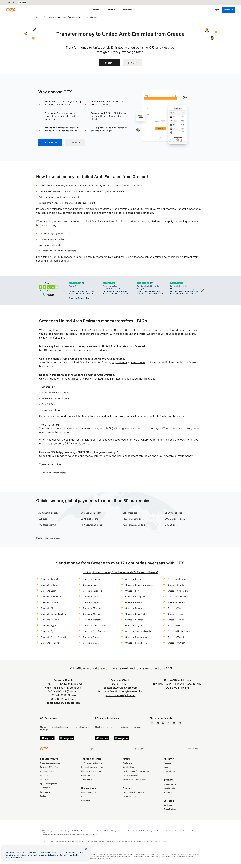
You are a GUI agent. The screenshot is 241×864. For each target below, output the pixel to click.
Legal (166, 767)
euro (44, 519)
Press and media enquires (133, 792)
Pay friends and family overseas (136, 771)
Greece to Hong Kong (51, 643)
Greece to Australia (50, 579)
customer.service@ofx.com (64, 702)
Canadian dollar (91, 513)
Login (90, 749)
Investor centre (170, 784)
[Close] (86, 849)
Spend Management (48, 784)
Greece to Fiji (47, 631)
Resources (127, 10)
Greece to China (48, 608)
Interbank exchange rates (92, 767)
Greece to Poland (133, 602)
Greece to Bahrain (49, 585)
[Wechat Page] (169, 723)
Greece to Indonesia (92, 590)
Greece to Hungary (92, 579)
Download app (128, 767)
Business (10, 3)
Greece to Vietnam (176, 643)
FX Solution (44, 775)
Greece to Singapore (135, 625)
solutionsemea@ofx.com (120, 695)
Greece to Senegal (134, 619)
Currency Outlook (88, 792)
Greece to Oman (91, 643)
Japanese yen (47, 525)
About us (167, 763)
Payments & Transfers (49, 767)
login (81, 191)
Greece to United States (178, 631)
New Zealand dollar (137, 525)
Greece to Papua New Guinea (139, 585)
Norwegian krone (91, 525)
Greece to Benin (48, 590)
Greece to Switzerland (177, 590)
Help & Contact (140, 749)
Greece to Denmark (50, 619)
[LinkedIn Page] (158, 723)
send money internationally (94, 455)
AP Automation (46, 788)
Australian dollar (48, 513)
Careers (167, 813)
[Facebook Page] (152, 723)
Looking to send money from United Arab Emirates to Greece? (120, 572)
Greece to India (90, 585)
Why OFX (111, 10)
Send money (49, 17)
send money (138, 362)
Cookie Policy (16, 857)
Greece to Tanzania (176, 596)
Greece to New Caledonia (95, 625)
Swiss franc (131, 513)
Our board (168, 805)
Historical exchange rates (91, 771)
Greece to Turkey (175, 619)
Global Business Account (50, 763)
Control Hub (45, 779)
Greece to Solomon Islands (138, 631)
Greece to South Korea (136, 643)
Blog (83, 796)
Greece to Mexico (91, 614)
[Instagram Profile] (180, 723)
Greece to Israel (90, 596)
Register (227, 10)
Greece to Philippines (135, 596)
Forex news (86, 800)
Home (38, 17)
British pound (89, 519)
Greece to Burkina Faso (52, 596)
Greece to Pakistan (134, 579)
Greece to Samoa (133, 608)
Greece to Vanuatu (176, 637)
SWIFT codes (86, 779)
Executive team (170, 809)
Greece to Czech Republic (53, 614)
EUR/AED (83, 452)
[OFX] (10, 10)
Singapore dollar (175, 519)
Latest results (169, 788)
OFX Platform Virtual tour (91, 763)
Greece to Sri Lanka (176, 579)
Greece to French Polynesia (54, 637)
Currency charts (88, 775)
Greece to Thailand (176, 602)
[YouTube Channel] (174, 723)
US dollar (173, 525)
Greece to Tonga (175, 614)
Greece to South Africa (136, 637)
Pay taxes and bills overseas (134, 779)
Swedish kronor (174, 513)
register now (119, 362)
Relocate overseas (130, 775)
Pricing (43, 796)
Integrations (45, 792)
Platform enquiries (130, 796)
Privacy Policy (169, 771)
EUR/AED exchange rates (54, 472)
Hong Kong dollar (133, 519)
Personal (22, 3)
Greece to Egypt (48, 625)
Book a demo (192, 749)
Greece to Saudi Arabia (136, 614)
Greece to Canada (49, 602)
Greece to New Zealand (94, 631)
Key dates (168, 792)
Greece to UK (173, 625)
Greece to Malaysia (92, 608)
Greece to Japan (91, 602)
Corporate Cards (47, 771)
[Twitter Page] (163, 723)
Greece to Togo (174, 608)
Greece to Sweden (176, 585)
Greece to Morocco (92, 619)
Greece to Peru (132, 590)
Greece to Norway (91, 637)
